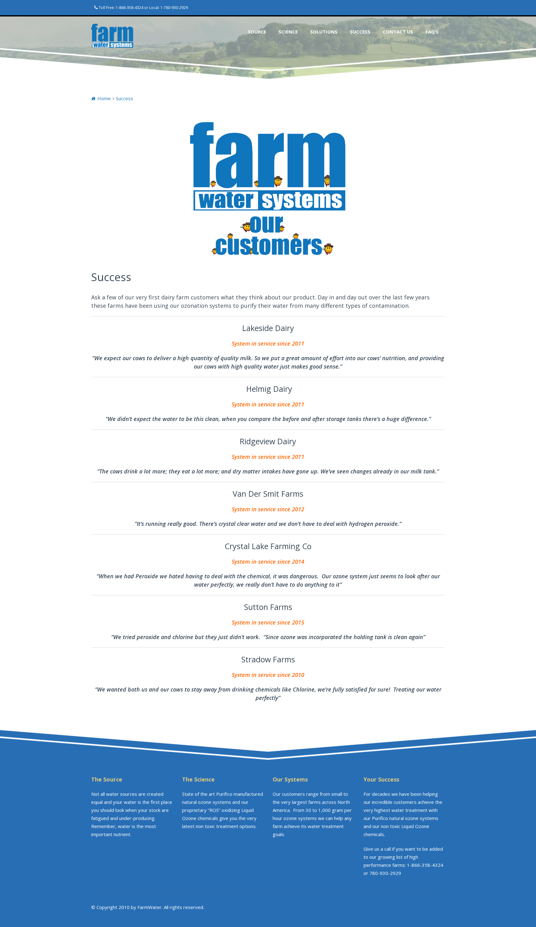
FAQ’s (432, 32)
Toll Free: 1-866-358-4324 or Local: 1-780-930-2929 (143, 7)
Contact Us (398, 32)
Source (257, 32)
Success (360, 32)
